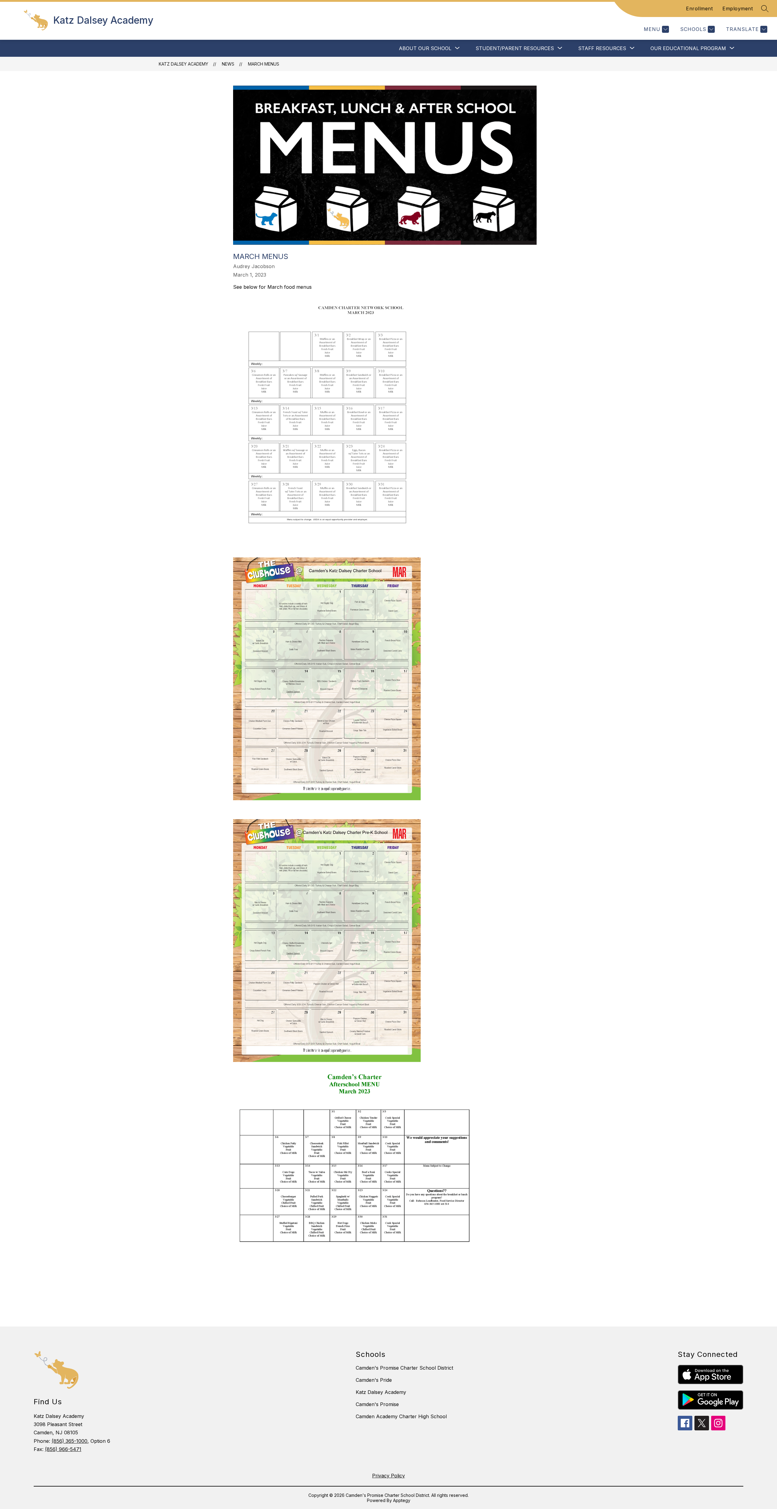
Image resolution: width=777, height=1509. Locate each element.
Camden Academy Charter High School (401, 1416)
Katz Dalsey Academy (183, 63)
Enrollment (699, 8)
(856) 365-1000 (69, 1441)
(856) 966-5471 (63, 1449)
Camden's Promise (377, 1404)
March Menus (263, 63)
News (228, 63)
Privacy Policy (388, 1476)
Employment (737, 8)
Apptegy (401, 1500)
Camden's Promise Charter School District (404, 1368)
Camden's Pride (374, 1380)
